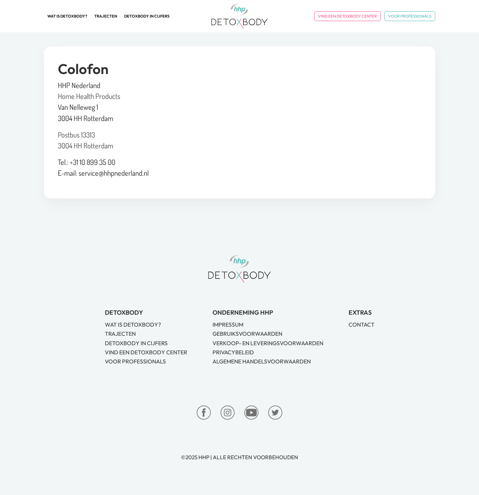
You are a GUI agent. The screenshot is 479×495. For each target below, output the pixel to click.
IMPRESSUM (227, 324)
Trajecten (105, 16)
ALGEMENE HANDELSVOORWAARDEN (261, 361)
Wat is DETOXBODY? (67, 16)
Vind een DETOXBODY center (347, 16)
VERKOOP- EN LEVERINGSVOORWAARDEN (267, 343)
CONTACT (362, 324)
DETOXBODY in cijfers (146, 16)
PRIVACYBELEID (233, 352)
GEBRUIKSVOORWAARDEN (247, 333)
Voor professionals (409, 16)
